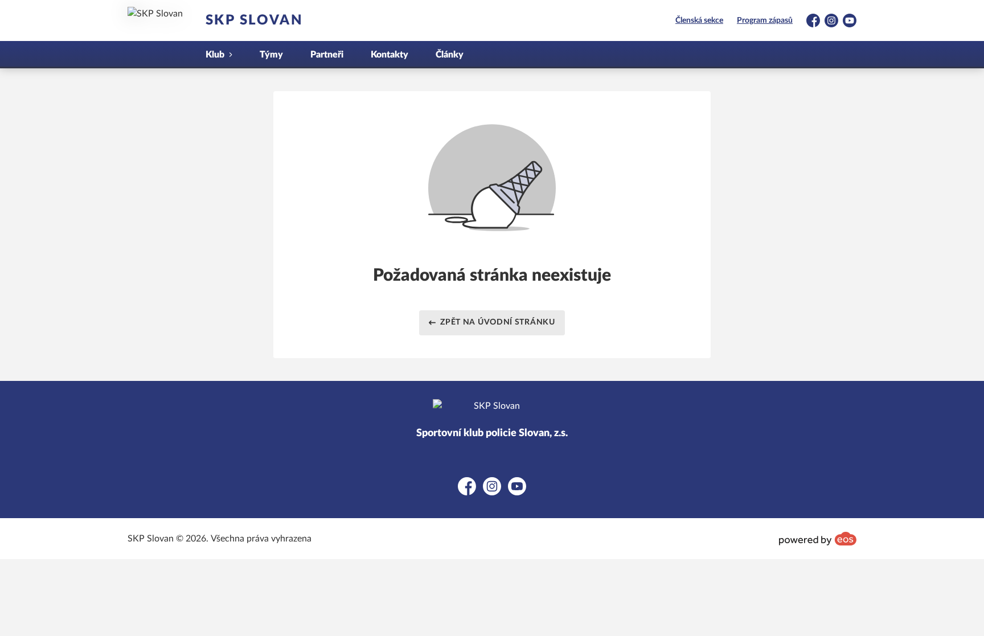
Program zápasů (765, 20)
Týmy (271, 54)
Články (450, 54)
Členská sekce (699, 20)
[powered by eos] (817, 538)
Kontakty (389, 54)
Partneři (326, 54)
